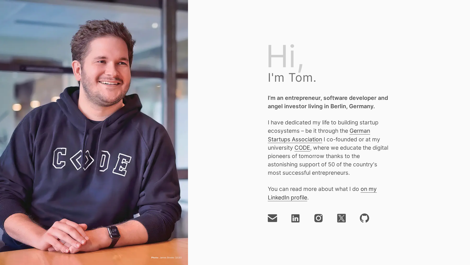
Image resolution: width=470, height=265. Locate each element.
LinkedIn (295, 218)
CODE (302, 147)
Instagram (318, 218)
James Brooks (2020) (166, 257)
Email (272, 218)
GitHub (364, 218)
